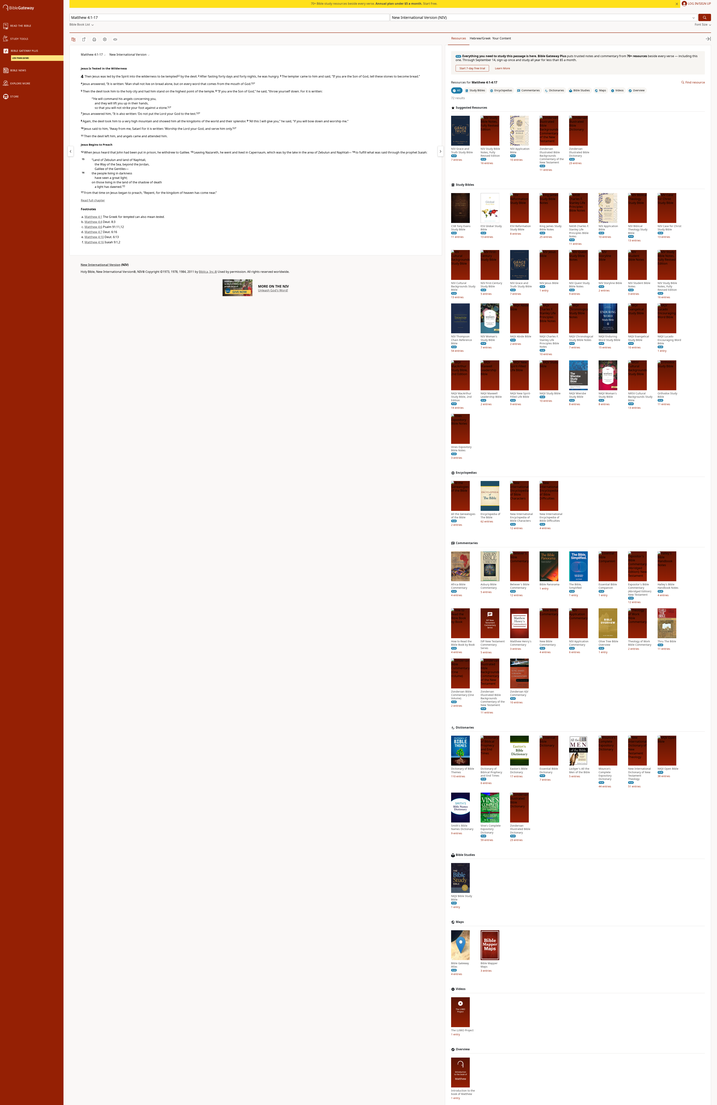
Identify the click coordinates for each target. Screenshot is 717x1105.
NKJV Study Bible (550, 393)
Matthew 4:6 (93, 227)
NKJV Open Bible (668, 768)
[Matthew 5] (441, 151)
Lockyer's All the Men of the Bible (579, 770)
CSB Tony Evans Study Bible (461, 227)
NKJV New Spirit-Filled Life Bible (520, 395)
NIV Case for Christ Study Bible (669, 227)
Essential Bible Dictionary (549, 770)
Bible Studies (465, 855)
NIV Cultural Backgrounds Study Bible (463, 286)
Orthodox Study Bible (667, 395)
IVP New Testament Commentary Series (493, 645)
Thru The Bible (667, 641)
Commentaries (467, 543)
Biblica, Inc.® (208, 272)
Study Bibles (465, 185)
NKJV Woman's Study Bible (608, 395)
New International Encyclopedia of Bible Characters (521, 517)
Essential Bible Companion (608, 586)
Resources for (474, 82)
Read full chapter (93, 200)
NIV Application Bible (520, 150)
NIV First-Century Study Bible (491, 284)
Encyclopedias (466, 473)
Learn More (502, 68)
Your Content (501, 38)
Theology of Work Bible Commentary (639, 643)
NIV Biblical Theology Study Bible (637, 229)
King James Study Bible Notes (550, 227)
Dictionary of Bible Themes (462, 770)
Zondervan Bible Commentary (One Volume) (462, 695)
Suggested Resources (471, 108)
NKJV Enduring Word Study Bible (609, 338)
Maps (460, 922)
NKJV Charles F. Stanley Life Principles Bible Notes (549, 341)
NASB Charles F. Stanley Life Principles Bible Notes (579, 231)
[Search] (704, 17)
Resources (458, 38)
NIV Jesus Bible (549, 283)
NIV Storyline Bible (610, 283)
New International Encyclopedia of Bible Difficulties (551, 517)
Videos (460, 989)
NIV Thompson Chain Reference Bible (461, 340)
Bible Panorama (549, 584)
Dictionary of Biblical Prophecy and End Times (491, 772)
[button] (695, 4)
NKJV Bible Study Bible (461, 897)
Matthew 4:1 (93, 217)
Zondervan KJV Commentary (519, 693)
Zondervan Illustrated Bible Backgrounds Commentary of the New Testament (552, 155)
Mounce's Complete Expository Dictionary (605, 774)
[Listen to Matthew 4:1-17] (115, 39)
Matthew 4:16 (94, 242)
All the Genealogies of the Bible (463, 515)
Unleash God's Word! (273, 290)
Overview (463, 1049)
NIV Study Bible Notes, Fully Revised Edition (490, 152)
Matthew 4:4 (93, 222)
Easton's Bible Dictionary (518, 770)
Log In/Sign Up (699, 4)
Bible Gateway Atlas (460, 965)
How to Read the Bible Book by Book (463, 643)
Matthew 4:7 (93, 232)
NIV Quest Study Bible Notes (579, 284)
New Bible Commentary (548, 643)
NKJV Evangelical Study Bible (638, 338)
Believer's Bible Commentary (519, 586)
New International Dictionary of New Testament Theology (639, 774)
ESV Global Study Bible (491, 227)
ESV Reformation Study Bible (520, 227)
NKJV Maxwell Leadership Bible (491, 395)
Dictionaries (465, 728)
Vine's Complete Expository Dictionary (491, 829)
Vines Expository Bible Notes (461, 448)
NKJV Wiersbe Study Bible (577, 395)
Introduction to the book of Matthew (463, 1092)
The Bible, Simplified (575, 586)
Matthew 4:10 (94, 237)
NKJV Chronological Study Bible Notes (581, 338)
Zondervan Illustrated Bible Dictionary (579, 152)
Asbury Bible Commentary (489, 586)
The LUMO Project (462, 1030)
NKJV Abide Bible (520, 336)
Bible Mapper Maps (489, 965)
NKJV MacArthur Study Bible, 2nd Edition (461, 397)
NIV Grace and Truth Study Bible (462, 150)
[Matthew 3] (71, 151)
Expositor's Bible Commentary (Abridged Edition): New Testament (640, 589)
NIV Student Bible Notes (639, 284)
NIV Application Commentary (579, 643)
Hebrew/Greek (480, 38)
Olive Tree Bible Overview (608, 643)
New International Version (100, 265)
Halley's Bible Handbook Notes (668, 586)
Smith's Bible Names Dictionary (462, 827)
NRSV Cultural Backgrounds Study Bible (640, 397)
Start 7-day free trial (472, 68)
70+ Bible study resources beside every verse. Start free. (374, 3)
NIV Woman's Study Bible (489, 338)
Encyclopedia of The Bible (490, 515)
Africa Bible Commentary (459, 586)
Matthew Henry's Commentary (520, 643)
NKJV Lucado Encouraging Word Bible (669, 340)
